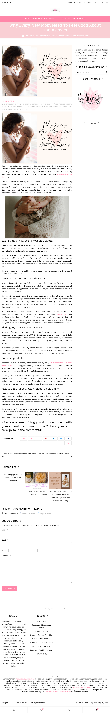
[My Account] (69, 710)
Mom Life (11, 107)
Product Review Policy (41, 646)
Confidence (60, 104)
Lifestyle (53, 18)
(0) (10, 514)
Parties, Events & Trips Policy (41, 642)
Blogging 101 (79, 18)
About (75, 2)
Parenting (31, 107)
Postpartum (53, 107)
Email (5, 540)
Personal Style (42, 107)
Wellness (65, 18)
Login (106, 2)
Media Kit (82, 2)
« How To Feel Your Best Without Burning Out (19, 455)
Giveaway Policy (41, 631)
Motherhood (36, 104)
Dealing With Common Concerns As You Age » (55, 455)
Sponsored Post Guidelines (41, 650)
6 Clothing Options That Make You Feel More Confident (13, 477)
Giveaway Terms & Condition (41, 635)
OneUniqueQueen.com (25, 678)
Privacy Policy (41, 654)
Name (5, 530)
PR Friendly (41, 621)
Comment (6, 555)
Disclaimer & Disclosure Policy (41, 626)
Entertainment (39, 18)
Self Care (34, 35)
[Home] (14, 710)
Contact (97, 2)
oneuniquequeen (9, 104)
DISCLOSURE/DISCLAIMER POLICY (58, 691)
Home (70, 2)
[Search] (106, 72)
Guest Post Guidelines (41, 639)
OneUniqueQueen (23, 702)
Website (5, 550)
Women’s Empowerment (14, 109)
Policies (90, 2)
